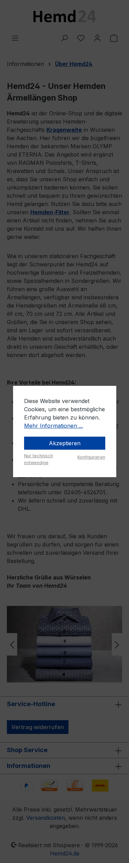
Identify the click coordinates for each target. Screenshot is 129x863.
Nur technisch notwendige (38, 459)
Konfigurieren (91, 457)
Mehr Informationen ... (53, 425)
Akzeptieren (64, 443)
